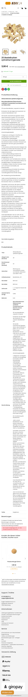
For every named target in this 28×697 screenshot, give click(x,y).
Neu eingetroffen (9, 12)
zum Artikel (14, 568)
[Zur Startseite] (14, 6)
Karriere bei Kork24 (6, 616)
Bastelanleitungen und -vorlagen (10, 637)
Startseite (4, 11)
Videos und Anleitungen (8, 636)
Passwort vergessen (7, 643)
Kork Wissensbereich (7, 648)
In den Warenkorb (15, 81)
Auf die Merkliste (15, 85)
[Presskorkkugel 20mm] (14, 560)
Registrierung (5, 634)
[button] (25, 33)
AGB (2, 621)
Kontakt (3, 641)
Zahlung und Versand (7, 623)
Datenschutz (5, 625)
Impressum (4, 619)
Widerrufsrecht (5, 618)
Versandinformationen (7, 584)
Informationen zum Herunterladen (10, 632)
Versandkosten (21, 66)
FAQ (2, 639)
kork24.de (11, 11)
